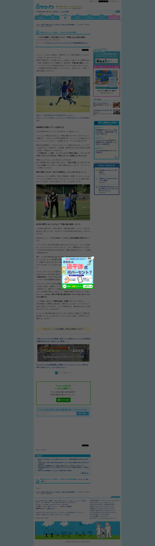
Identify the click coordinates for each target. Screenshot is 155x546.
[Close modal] (92, 257)
